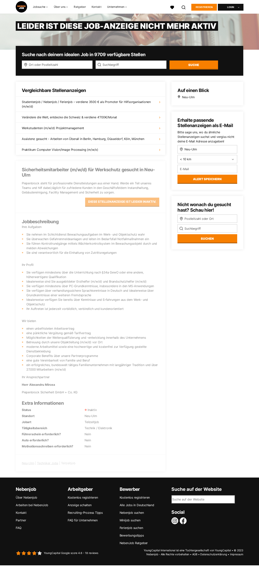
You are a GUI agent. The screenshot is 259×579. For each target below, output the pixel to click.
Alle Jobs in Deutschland (137, 505)
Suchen (207, 238)
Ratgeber (80, 6)
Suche (193, 65)
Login (230, 7)
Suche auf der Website (196, 489)
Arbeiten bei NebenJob (32, 505)
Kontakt (96, 6)
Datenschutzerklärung (213, 554)
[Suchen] (183, 7)
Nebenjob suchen (132, 513)
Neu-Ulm (28, 463)
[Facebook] (184, 520)
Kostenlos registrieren (83, 497)
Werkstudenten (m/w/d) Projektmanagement (53, 128)
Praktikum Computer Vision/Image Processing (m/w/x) (60, 150)
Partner (21, 520)
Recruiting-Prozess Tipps (85, 513)
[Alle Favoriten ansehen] (172, 7)
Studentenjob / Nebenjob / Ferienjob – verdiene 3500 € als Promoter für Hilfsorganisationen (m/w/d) (86, 104)
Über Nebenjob (26, 497)
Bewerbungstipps (132, 535)
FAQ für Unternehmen (83, 520)
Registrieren (204, 7)
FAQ (18, 528)
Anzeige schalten (80, 505)
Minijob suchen (130, 520)
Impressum (236, 554)
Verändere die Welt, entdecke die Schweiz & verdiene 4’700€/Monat (69, 117)
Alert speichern (207, 179)
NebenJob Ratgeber (134, 543)
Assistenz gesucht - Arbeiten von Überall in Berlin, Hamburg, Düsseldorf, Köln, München (83, 139)
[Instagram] (175, 520)
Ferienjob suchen (131, 528)
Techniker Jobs (47, 463)
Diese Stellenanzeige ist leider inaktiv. (122, 201)
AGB (194, 554)
